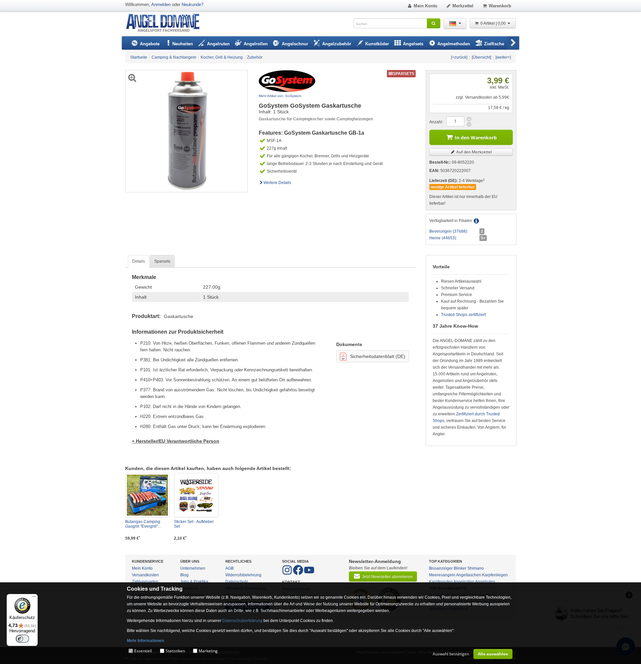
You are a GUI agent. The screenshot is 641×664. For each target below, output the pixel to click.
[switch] (22, 639)
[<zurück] (459, 57)
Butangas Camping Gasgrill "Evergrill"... (143, 524)
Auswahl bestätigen (451, 654)
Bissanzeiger (441, 568)
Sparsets (162, 261)
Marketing (208, 651)
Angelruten (485, 581)
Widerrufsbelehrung (243, 575)
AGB (229, 568)
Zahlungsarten (145, 581)
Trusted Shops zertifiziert (463, 314)
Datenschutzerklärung (242, 620)
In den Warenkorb (476, 137)
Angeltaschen (468, 575)
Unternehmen (192, 568)
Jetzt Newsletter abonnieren (387, 576)
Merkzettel (462, 5)
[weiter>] (503, 57)
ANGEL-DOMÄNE (166, 23)
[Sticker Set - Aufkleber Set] (196, 495)
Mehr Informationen (145, 640)
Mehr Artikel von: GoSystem (280, 96)
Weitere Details (277, 182)
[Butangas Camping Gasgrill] (147, 495)
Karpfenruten (441, 581)
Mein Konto (425, 5)
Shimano (475, 568)
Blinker (460, 568)
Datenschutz (236, 581)
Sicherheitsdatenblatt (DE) (377, 356)
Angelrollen (463, 581)
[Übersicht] (481, 57)
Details (138, 261)
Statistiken (175, 651)
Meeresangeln (442, 575)
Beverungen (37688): (448, 231)
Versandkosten (145, 575)
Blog (184, 575)
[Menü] (34, 598)
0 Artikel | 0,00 (493, 23)
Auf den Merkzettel (473, 152)
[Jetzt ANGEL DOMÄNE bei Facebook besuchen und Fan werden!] (287, 573)
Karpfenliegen (495, 575)
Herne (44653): (443, 238)
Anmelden (161, 4)
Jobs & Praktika (194, 581)
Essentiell (143, 651)
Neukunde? (192, 4)
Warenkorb (500, 5)
